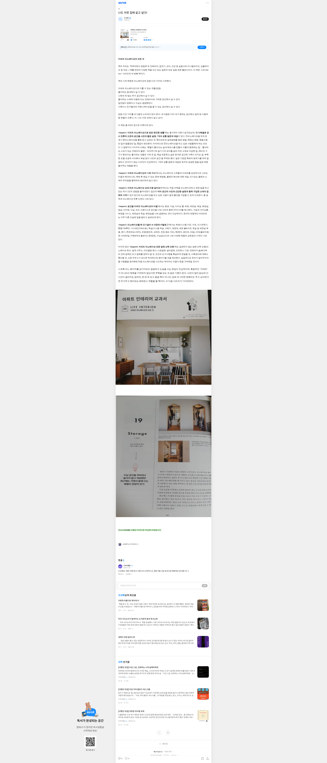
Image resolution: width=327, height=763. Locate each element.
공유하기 (207, 758)
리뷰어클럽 (127, 565)
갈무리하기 (202, 758)
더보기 (207, 3)
